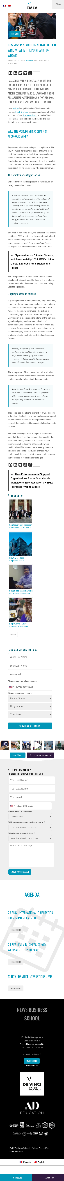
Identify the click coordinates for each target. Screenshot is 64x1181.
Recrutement (32, 1065)
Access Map (44, 1148)
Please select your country (20, 693)
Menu (58, 4)
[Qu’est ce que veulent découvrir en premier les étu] (37, 745)
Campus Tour (31, 1061)
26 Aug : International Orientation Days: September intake (30, 915)
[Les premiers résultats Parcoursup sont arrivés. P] (59, 745)
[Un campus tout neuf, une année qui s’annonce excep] (15, 745)
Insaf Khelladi (21, 112)
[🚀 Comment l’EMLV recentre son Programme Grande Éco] (48, 745)
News (32, 1014)
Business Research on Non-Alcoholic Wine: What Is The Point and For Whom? (32, 50)
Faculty (29, 60)
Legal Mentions (16, 1151)
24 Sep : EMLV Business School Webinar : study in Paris (27, 947)
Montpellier (39, 1044)
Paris (22, 1044)
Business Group (30, 115)
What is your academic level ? (21, 833)
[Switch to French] (4, 6)
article (15, 108)
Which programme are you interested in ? (26, 822)
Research (15, 34)
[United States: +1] (11, 687)
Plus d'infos (16, 929)
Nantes (29, 1044)
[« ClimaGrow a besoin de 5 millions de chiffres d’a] (26, 745)
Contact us (17, 1177)
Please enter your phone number (22, 681)
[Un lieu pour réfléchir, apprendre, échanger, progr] (4, 745)
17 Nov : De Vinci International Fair (30, 976)
